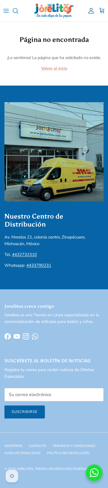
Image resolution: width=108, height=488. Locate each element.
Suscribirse (25, 411)
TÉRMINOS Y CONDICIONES (74, 446)
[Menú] (6, 11)
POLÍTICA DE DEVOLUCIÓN (68, 453)
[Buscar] (18, 11)
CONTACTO (37, 446)
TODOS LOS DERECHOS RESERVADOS (64, 469)
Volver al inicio (54, 68)
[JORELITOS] (54, 11)
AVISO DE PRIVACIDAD (22, 453)
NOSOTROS (13, 446)
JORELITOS (25, 469)
